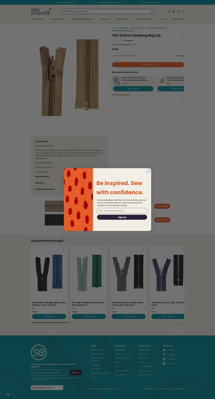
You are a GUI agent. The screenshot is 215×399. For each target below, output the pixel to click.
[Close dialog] (148, 171)
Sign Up (122, 217)
